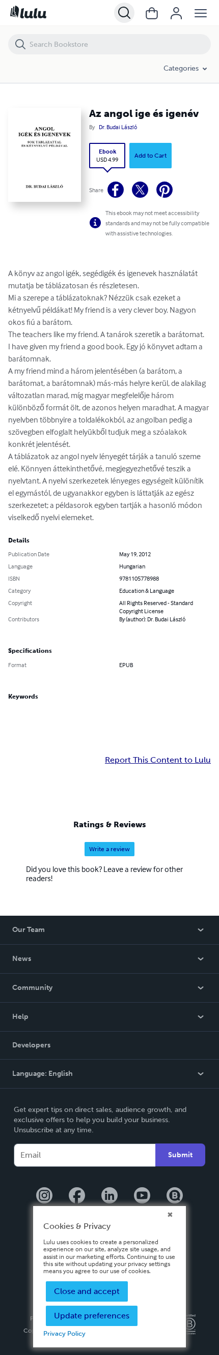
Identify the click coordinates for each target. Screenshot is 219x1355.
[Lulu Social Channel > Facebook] (77, 1196)
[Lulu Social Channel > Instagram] (44, 1196)
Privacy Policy (64, 1333)
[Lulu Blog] (175, 1196)
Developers (31, 1045)
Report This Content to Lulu (158, 760)
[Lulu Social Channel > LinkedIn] (109, 1196)
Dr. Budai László (118, 127)
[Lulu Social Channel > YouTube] (142, 1196)
